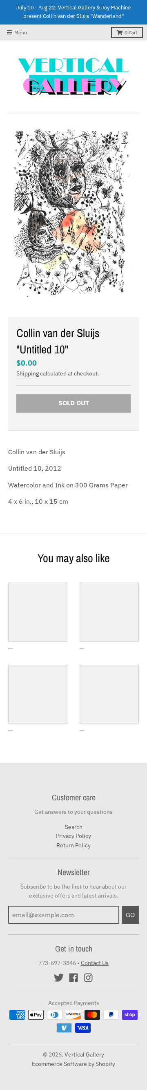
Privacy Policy (73, 836)
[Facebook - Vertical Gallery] (73, 978)
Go (130, 915)
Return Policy (73, 845)
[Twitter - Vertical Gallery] (59, 978)
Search (73, 827)
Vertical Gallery (84, 1054)
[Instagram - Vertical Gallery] (88, 978)
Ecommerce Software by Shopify (73, 1064)
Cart (131, 32)
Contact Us (95, 963)
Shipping (27, 373)
